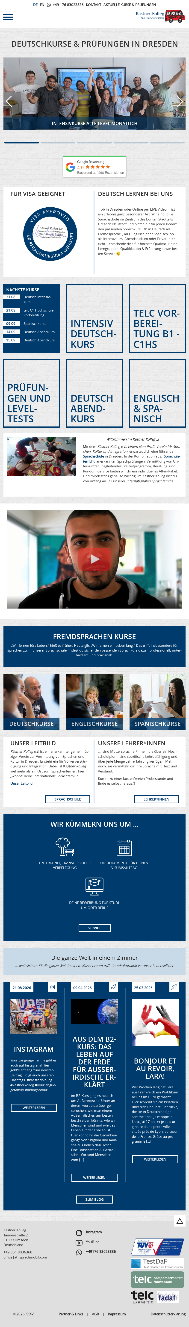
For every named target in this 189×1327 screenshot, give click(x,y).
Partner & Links (71, 1314)
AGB (95, 1314)
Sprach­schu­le (93, 456)
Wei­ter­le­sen (34, 1107)
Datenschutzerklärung (168, 1314)
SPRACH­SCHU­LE (68, 799)
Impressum (117, 1314)
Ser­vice (94, 928)
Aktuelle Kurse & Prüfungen (129, 4)
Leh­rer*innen (156, 799)
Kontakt (93, 4)
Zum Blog (95, 1199)
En (42, 4)
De (35, 4)
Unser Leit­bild (21, 783)
